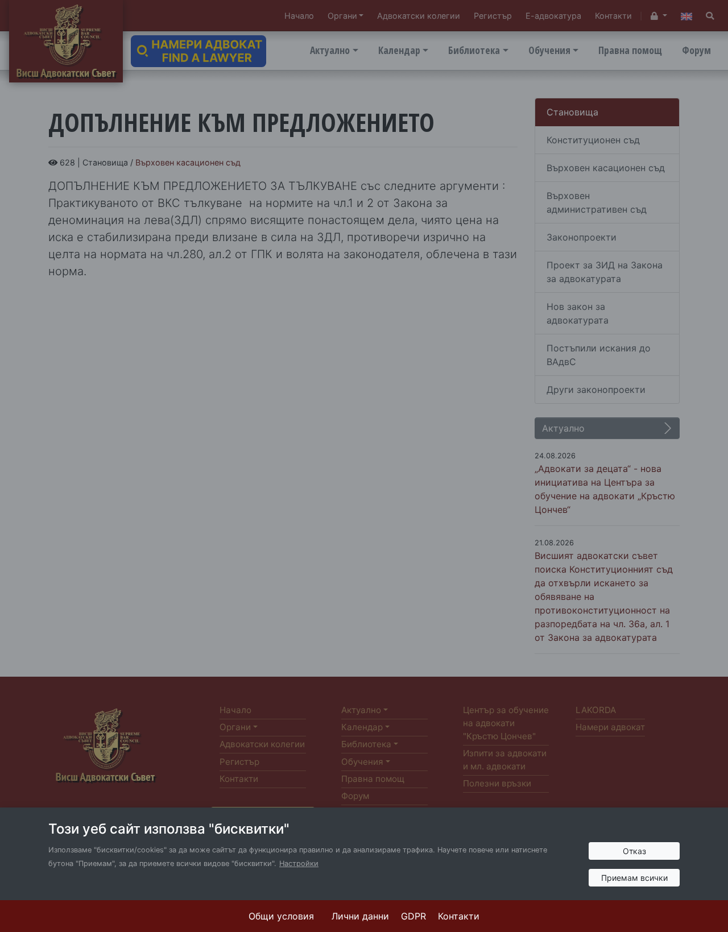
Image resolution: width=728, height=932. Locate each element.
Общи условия (281, 916)
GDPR (413, 916)
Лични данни (360, 916)
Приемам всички (634, 878)
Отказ (634, 851)
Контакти (458, 916)
